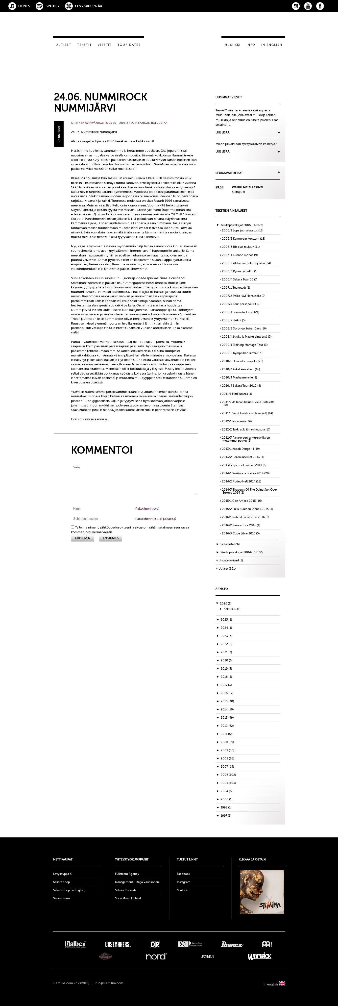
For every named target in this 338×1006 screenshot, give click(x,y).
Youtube (182, 890)
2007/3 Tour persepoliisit (239, 304)
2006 (228, 775)
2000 (227, 799)
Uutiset (63, 45)
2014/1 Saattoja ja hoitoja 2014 (243, 473)
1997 (226, 815)
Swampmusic (62, 898)
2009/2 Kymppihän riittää (239, 353)
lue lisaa (223, 132)
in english (271, 984)
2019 (226, 668)
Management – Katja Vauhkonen (137, 882)
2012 (227, 726)
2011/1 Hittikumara (235, 394)
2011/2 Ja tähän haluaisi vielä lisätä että (248, 402)
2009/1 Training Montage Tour (242, 345)
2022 (226, 644)
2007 (227, 766)
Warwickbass (260, 956)
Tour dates (129, 45)
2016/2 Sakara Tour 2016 (239, 525)
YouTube (308, 6)
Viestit (105, 45)
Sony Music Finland (128, 898)
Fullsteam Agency (127, 874)
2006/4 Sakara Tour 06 (237, 279)
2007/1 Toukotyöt (234, 287)
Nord (156, 956)
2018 (226, 677)
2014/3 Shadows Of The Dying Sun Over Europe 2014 (249, 491)
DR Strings (155, 944)
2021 (226, 652)
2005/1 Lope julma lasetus (240, 230)
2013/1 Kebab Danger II (238, 449)
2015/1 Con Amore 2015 (239, 501)
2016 (227, 693)
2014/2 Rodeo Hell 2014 (238, 481)
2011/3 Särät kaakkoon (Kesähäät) (244, 413)
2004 (227, 791)
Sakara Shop (61, 882)
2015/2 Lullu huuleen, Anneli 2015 (245, 509)
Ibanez (232, 944)
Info (250, 45)
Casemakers (118, 944)
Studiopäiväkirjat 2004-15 (238, 552)
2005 (228, 783)
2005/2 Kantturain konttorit (240, 238)
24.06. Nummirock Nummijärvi (100, 102)
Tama (207, 956)
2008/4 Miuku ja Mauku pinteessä (244, 336)
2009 (227, 750)
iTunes (24, 6)
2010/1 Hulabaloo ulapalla (239, 361)
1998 (226, 807)
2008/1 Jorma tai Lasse (237, 312)
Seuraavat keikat (229, 173)
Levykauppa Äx (88, 6)
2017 (226, 685)
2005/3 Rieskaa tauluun (238, 247)
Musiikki (232, 45)
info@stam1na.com (109, 983)
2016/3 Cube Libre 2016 (238, 533)
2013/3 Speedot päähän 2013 (242, 465)
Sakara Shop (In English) (69, 890)
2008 (227, 758)
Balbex (75, 944)
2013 (227, 717)
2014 (227, 709)
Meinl (267, 944)
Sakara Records (125, 890)
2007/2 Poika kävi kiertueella (241, 296)
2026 (225, 603)
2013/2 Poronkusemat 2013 (241, 457)
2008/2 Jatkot (231, 320)
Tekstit (84, 45)
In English (271, 45)
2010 (227, 742)
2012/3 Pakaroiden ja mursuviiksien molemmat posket (246, 439)
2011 (227, 734)
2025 (226, 619)
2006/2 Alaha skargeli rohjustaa (143, 123)
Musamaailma (105, 956)
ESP (190, 944)
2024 (226, 627)
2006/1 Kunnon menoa (237, 255)
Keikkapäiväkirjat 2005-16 (97, 123)
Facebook (320, 6)
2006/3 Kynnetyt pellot (237, 271)
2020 (227, 660)
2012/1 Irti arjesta (234, 421)
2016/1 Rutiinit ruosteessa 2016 (243, 517)
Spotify (53, 6)
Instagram (296, 6)
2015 (227, 701)
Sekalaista (227, 544)
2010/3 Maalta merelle (237, 377)
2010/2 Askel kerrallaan (238, 369)
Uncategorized (228, 560)
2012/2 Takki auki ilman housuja (243, 429)
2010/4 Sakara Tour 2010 (239, 385)
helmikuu (232, 609)
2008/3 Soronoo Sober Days (241, 328)
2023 (226, 636)
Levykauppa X (62, 874)
